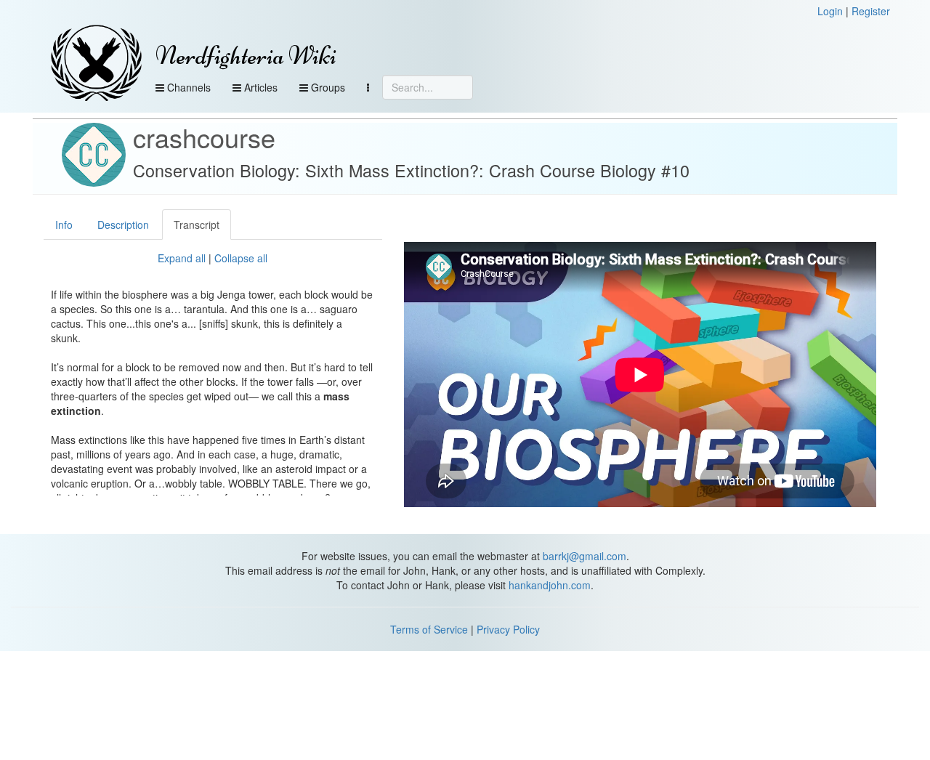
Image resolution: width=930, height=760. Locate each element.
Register (871, 11)
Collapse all (240, 258)
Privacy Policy (508, 629)
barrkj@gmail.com (584, 556)
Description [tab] (123, 224)
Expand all (182, 258)
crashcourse (204, 136)
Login (830, 11)
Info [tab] (64, 224)
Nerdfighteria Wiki (245, 55)
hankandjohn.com (550, 585)
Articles (259, 87)
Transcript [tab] (196, 224)
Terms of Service (429, 629)
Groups (326, 87)
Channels (187, 87)
